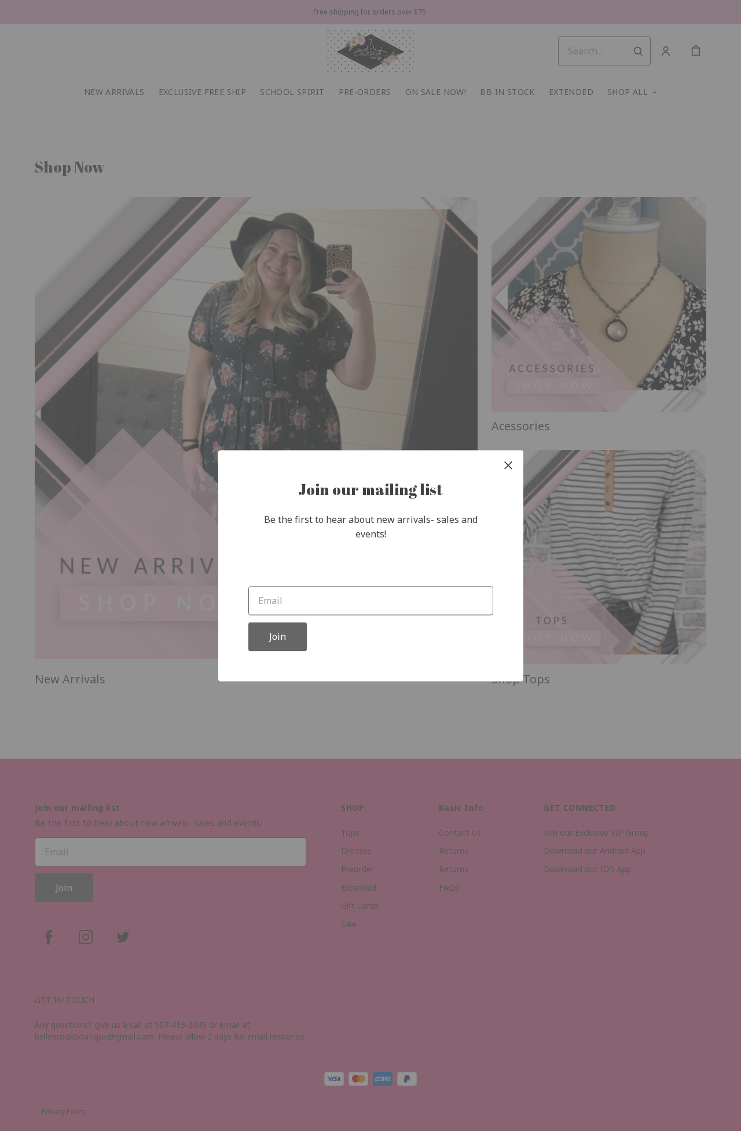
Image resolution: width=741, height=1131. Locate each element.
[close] (508, 465)
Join (277, 636)
